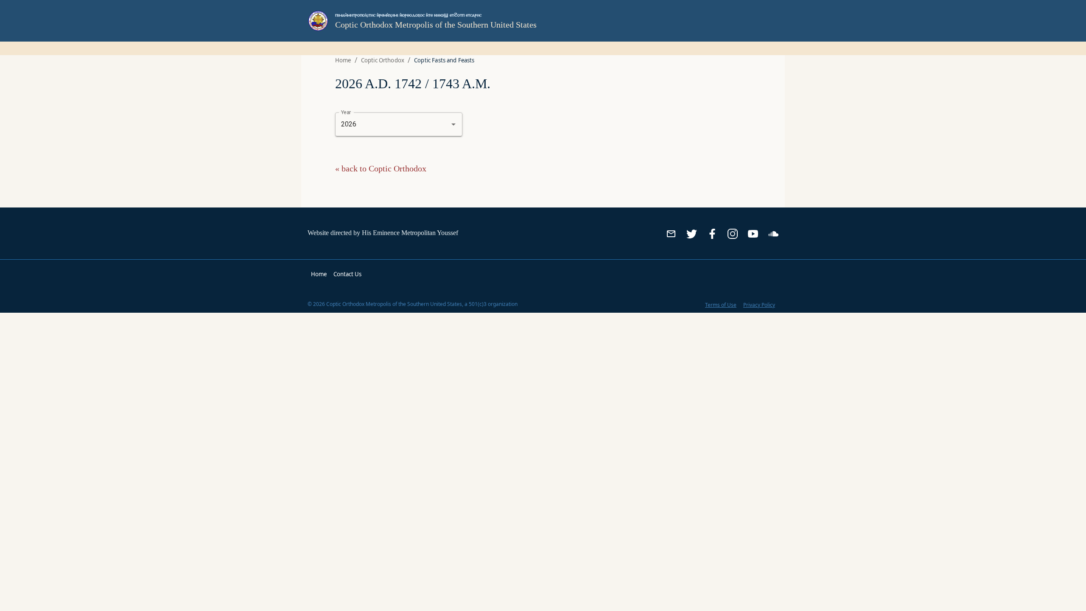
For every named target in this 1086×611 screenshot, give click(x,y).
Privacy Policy (759, 304)
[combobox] (387, 124)
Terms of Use (720, 304)
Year (346, 112)
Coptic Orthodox (382, 60)
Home (343, 60)
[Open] (453, 124)
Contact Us (347, 274)
